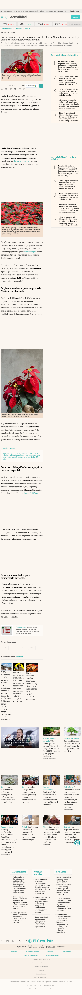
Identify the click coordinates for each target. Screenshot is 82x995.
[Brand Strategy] (41, 947)
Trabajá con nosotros (52, 955)
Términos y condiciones (41, 966)
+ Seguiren (32, 86)
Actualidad (18, 11)
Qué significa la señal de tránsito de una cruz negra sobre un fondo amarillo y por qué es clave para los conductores (69, 104)
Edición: (74, 11)
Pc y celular (58, 11)
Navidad (27, 28)
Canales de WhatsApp (32, 951)
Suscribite (50, 951)
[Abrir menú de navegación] (2, 17)
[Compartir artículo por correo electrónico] (20, 89)
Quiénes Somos (66, 951)
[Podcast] (50, 947)
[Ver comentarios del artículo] (24, 89)
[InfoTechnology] (61, 947)
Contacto (14, 951)
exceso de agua (30, 252)
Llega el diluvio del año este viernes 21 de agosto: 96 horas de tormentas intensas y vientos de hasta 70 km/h (68, 80)
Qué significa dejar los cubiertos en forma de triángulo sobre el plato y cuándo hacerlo (68, 92)
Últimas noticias (6, 11)
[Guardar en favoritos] (41, 86)
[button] (77, 843)
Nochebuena (15, 648)
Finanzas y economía (30, 11)
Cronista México (6, 28)
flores (24, 648)
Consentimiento (41, 974)
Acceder (75, 17)
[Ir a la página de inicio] (6, 17)
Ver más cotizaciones (75, 24)
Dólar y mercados (46, 11)
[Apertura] (21, 947)
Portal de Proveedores (31, 955)
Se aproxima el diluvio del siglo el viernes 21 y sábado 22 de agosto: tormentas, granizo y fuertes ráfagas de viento (69, 117)
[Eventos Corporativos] (32, 947)
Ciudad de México (30, 493)
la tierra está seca (21, 161)
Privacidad (41, 970)
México (32, 648)
